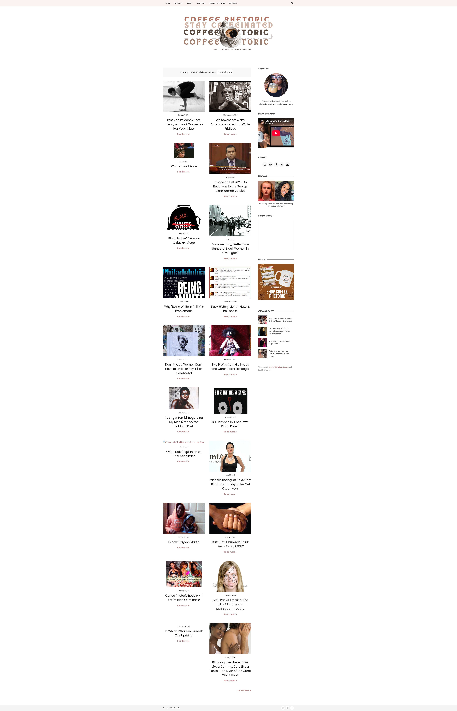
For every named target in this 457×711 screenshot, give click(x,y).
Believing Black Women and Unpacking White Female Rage (276, 204)
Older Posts (243, 690)
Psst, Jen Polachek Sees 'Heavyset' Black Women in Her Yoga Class (184, 124)
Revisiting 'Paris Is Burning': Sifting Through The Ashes (281, 319)
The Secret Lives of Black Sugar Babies (279, 342)
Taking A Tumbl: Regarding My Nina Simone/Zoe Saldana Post (184, 422)
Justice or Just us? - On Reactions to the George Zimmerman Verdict (230, 186)
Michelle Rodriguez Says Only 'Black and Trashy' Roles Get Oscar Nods (230, 484)
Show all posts (225, 72)
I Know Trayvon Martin (183, 542)
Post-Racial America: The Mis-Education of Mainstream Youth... (230, 604)
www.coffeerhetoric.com (278, 367)
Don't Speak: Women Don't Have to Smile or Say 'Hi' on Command (184, 369)
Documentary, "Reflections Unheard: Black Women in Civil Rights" (230, 248)
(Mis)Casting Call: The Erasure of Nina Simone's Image (279, 353)
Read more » (184, 134)
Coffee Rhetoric (174, 708)
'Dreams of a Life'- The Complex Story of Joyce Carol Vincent (279, 331)
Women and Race (184, 166)
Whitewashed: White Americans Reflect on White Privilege (230, 124)
